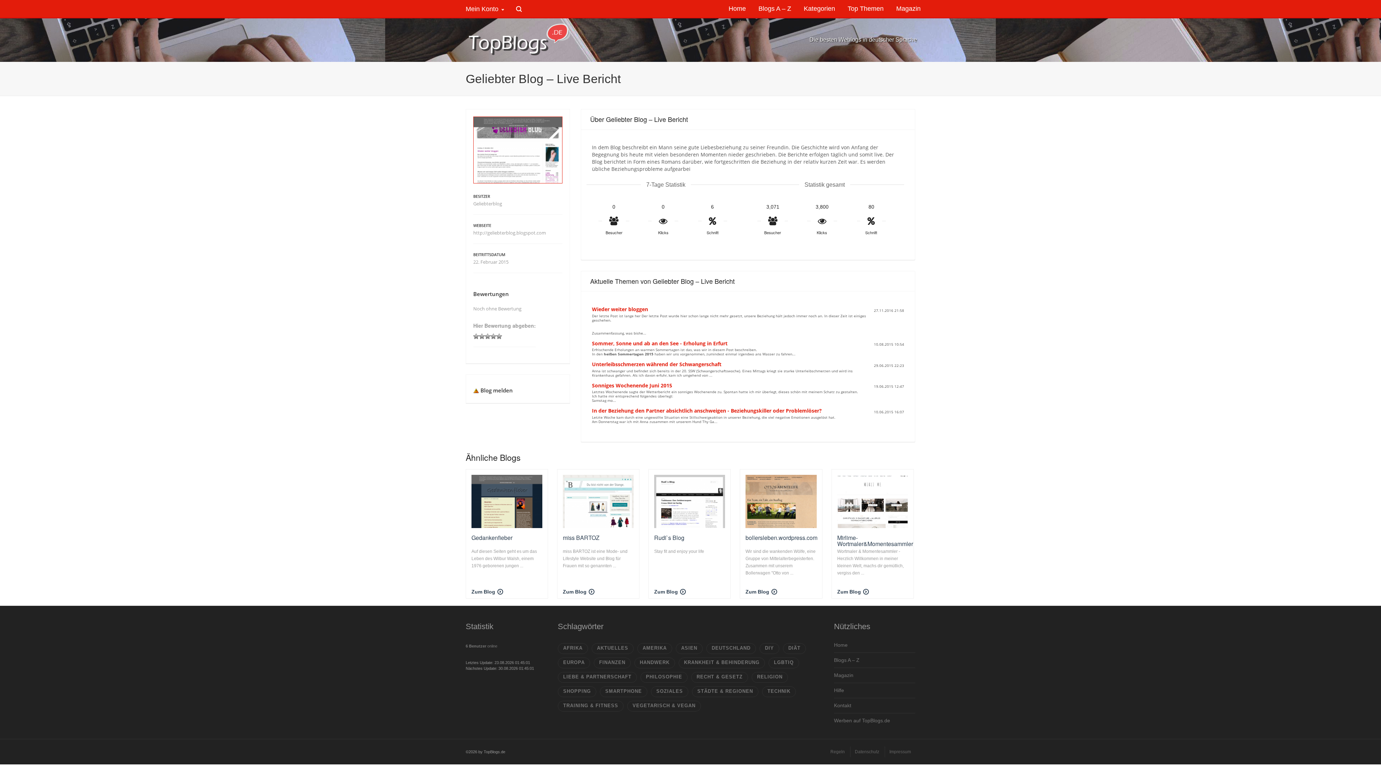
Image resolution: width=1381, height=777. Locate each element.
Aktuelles (612, 648)
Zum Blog (483, 592)
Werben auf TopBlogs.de (862, 720)
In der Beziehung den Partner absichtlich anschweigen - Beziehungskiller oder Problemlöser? (707, 410)
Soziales (669, 691)
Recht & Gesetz (720, 677)
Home (841, 645)
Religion (770, 677)
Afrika (573, 648)
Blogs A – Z (847, 660)
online (481, 646)
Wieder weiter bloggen (620, 309)
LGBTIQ (784, 662)
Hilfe (839, 690)
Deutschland (731, 648)
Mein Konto (482, 9)
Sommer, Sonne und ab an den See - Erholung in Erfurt (660, 343)
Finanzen (612, 662)
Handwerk (655, 662)
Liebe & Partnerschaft (597, 677)
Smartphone (623, 691)
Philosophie (664, 677)
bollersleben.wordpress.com (781, 537)
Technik (778, 691)
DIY (769, 648)
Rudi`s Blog (669, 537)
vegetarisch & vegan (664, 705)
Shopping (577, 691)
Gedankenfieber (491, 537)
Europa (574, 662)
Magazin (843, 675)
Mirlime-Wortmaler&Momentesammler (875, 540)
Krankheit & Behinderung (722, 662)
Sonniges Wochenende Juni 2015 (632, 385)
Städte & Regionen (725, 691)
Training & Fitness (590, 705)
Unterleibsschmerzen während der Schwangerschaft (656, 364)
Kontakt (842, 705)
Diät (794, 648)
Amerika (655, 648)
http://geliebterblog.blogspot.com (509, 233)
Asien (689, 648)
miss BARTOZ (581, 537)
